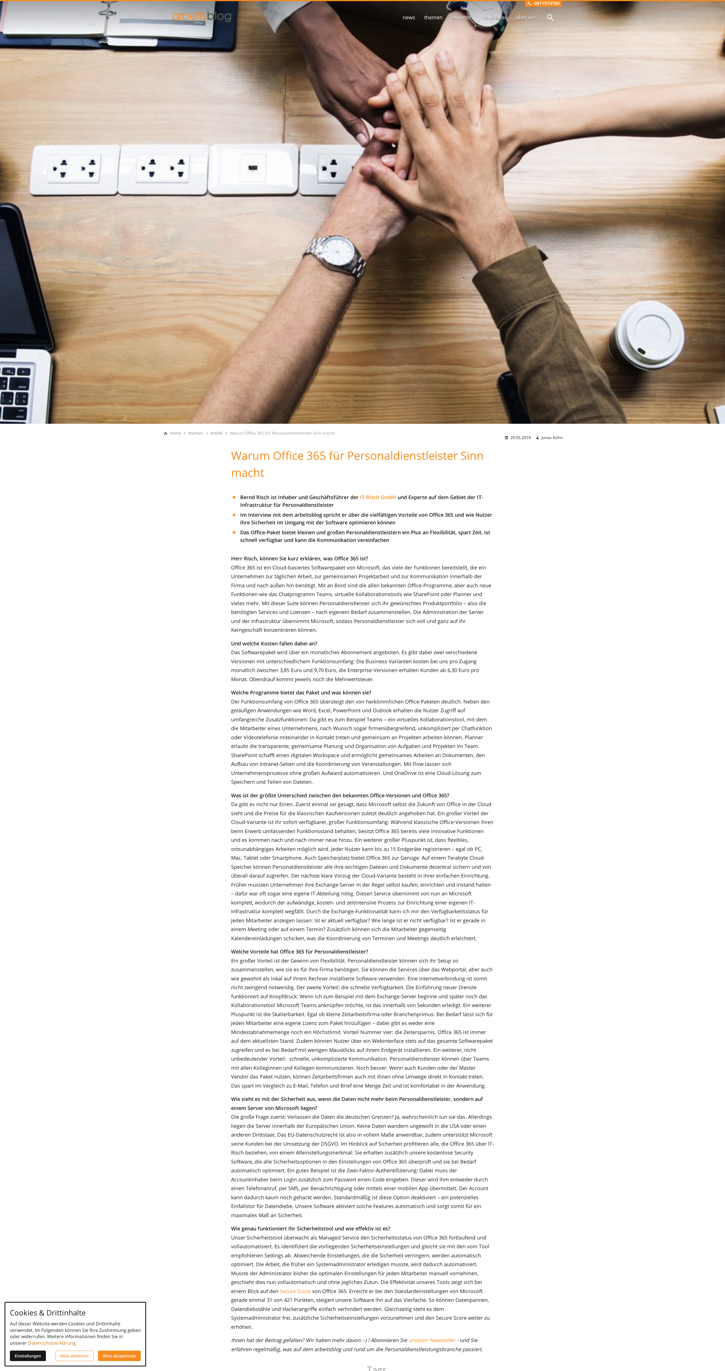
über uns (526, 17)
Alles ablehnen (74, 1356)
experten (462, 17)
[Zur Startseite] (202, 18)
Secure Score (295, 1291)
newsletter (494, 17)
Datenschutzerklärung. (52, 1343)
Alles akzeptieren (119, 1356)
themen (433, 17)
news (409, 17)
